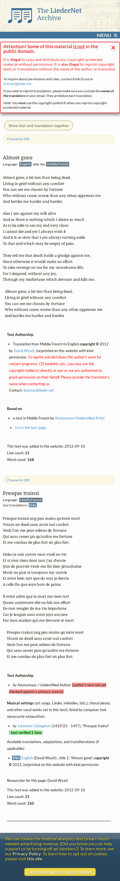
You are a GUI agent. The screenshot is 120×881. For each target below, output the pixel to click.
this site (34, 858)
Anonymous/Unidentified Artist (80, 418)
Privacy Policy (27, 853)
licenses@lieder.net (17, 84)
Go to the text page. (31, 427)
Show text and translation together (38, 125)
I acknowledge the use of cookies (60, 871)
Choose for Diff (18, 480)
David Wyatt (24, 350)
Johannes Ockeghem (34, 726)
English (27, 758)
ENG (32, 505)
